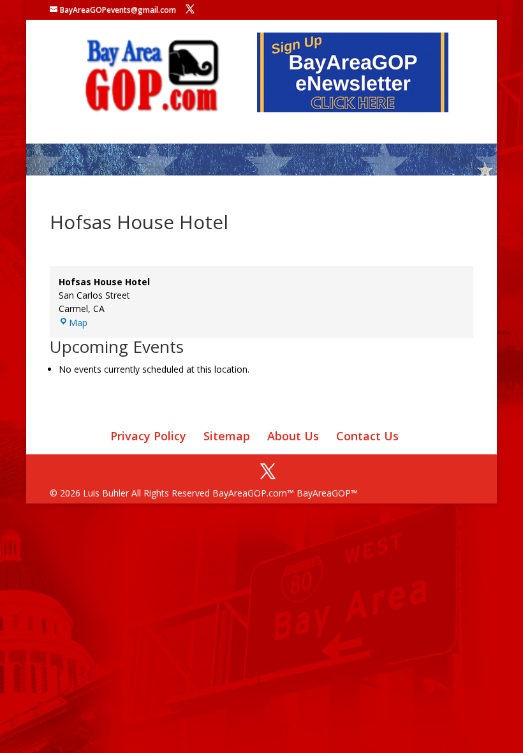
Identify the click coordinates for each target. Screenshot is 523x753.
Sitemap (226, 436)
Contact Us (367, 436)
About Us (293, 436)
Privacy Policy (148, 436)
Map (78, 323)
